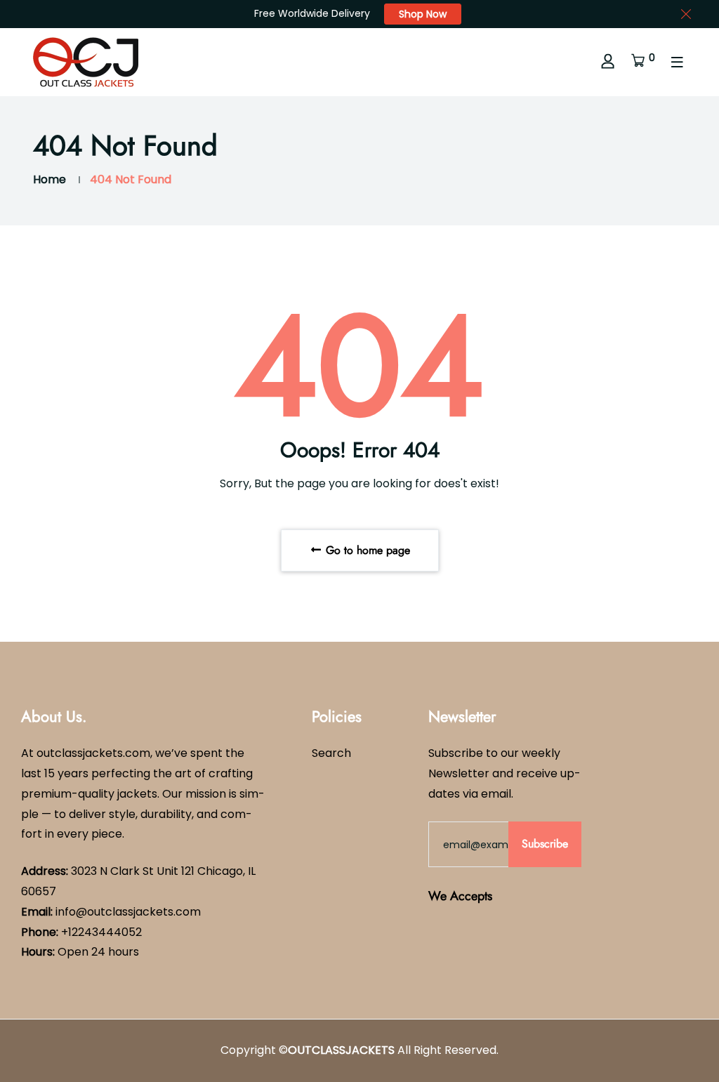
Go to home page (366, 550)
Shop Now (423, 14)
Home (49, 179)
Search (331, 753)
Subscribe (545, 844)
